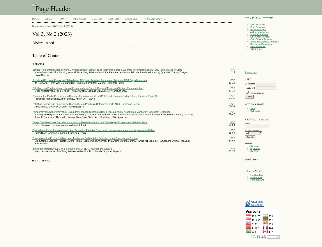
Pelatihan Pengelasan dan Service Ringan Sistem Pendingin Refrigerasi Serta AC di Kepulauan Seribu (86, 104)
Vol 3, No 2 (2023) (63, 26)
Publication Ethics (259, 34)
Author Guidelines (259, 32)
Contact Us (256, 49)
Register (79, 19)
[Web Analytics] (254, 206)
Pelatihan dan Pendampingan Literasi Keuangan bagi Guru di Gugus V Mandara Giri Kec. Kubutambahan (87, 88)
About (49, 19)
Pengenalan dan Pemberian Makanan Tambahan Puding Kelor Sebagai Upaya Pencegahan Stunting (85, 138)
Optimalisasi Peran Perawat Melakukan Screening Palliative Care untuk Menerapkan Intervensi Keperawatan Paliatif (93, 130)
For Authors (256, 177)
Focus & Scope (258, 29)
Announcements (154, 19)
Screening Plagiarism (261, 44)
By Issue (254, 146)
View (252, 108)
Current (113, 19)
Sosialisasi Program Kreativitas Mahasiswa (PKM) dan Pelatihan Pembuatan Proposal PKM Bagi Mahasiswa (89, 80)
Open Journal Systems (259, 18)
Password (250, 88)
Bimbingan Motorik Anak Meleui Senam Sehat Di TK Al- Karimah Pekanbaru (72, 148)
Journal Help (251, 72)
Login (63, 19)
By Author (255, 148)
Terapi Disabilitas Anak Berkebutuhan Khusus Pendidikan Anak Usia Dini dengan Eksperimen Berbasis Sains (89, 122)
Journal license (257, 46)
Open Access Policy (260, 37)
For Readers (256, 175)
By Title (254, 151)
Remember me (257, 93)
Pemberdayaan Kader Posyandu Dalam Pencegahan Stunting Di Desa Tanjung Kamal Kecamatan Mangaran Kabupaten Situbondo (101, 112)
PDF (232, 69)
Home (35, 19)
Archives (131, 19)
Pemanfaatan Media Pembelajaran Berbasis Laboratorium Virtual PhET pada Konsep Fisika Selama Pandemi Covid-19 (94, 96)
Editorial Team (257, 24)
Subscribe (255, 111)
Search (97, 19)
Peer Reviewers (258, 27)
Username (250, 83)
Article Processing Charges (264, 41)
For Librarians (257, 180)
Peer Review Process (261, 39)
